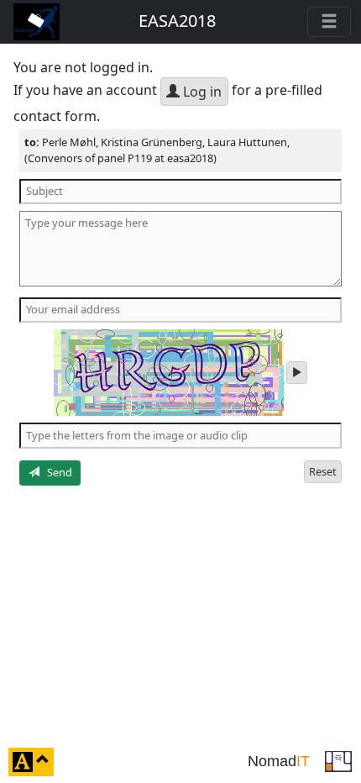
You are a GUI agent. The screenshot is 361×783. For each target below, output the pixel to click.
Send (55, 472)
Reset (323, 471)
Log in (201, 91)
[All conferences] (338, 760)
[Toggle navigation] (329, 22)
